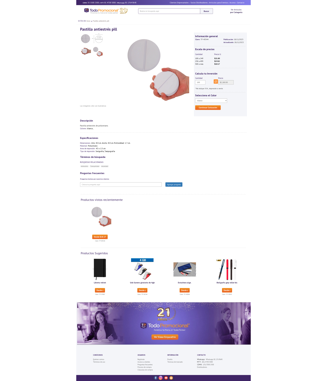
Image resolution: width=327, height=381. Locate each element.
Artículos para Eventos (218, 2)
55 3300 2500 (93, 2)
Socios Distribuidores (199, 2)
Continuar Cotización (208, 107)
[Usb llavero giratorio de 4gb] (142, 269)
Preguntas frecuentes (145, 365)
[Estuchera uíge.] (184, 269)
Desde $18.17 (100, 237)
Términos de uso (99, 362)
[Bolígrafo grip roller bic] (227, 269)
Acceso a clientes (144, 362)
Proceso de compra (144, 367)
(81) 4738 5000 (207, 362)
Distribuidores (202, 367)
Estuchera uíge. (184, 282)
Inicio (88, 21)
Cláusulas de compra (145, 370)
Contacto (240, 2)
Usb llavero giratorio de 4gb (142, 282)
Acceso (232, 2)
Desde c (100, 290)
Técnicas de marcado (175, 362)
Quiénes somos (98, 359)
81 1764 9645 (130, 2)
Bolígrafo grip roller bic (227, 282)
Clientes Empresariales (179, 2)
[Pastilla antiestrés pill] (100, 216)
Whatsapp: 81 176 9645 (214, 359)
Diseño (169, 359)
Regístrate (141, 359)
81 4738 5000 (110, 2)
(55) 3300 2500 (208, 365)
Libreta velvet (100, 282)
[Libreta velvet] (100, 269)
